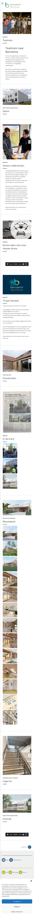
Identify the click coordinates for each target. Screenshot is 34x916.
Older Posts (24, 847)
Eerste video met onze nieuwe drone (14, 247)
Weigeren (17, 906)
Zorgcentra (7, 375)
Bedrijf (5, 37)
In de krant (8, 438)
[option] (17, 23)
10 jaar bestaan (11, 300)
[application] (17, 259)
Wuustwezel (9, 521)
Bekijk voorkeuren (17, 912)
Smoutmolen (9, 378)
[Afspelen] (8, 264)
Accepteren (17, 901)
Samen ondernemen (13, 165)
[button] (31, 881)
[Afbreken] (23, 264)
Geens (6, 111)
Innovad (7, 818)
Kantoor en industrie (10, 108)
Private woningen (9, 518)
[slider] (15, 264)
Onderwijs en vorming (10, 778)
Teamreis (7, 40)
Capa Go (7, 781)
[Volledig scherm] (26, 264)
